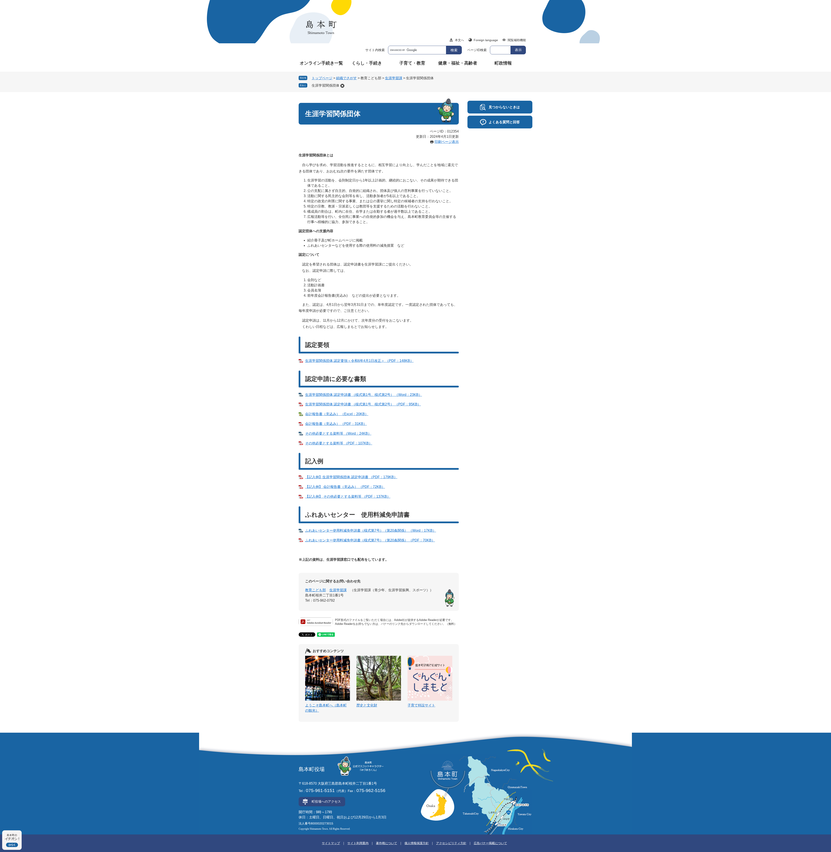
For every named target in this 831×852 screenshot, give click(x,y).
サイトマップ (331, 843)
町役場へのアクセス (326, 801)
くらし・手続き (367, 63)
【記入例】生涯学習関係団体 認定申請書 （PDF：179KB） (351, 477)
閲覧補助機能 (517, 40)
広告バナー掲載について (490, 843)
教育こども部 (315, 590)
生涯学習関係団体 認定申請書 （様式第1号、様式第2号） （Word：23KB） (363, 395)
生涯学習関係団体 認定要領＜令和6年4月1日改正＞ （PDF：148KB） (359, 361)
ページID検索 (477, 50)
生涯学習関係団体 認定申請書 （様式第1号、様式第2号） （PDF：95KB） (363, 404)
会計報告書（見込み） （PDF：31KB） (336, 424)
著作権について (386, 843)
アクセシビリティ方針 (451, 843)
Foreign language (486, 40)
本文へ (459, 40)
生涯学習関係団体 (325, 85)
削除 (342, 86)
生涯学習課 (393, 78)
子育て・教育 (412, 63)
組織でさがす (346, 78)
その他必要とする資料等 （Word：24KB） (338, 433)
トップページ (322, 78)
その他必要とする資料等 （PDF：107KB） (338, 443)
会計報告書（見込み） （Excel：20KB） (336, 414)
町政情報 (503, 63)
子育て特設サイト (421, 705)
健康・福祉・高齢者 (457, 63)
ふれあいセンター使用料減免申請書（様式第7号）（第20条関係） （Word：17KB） (370, 530)
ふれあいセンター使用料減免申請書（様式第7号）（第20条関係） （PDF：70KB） (370, 540)
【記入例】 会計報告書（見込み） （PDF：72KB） (345, 487)
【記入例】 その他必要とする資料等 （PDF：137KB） (347, 496)
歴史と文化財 (366, 705)
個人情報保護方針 (416, 843)
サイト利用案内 (358, 843)
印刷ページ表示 (447, 142)
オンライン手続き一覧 (321, 63)
